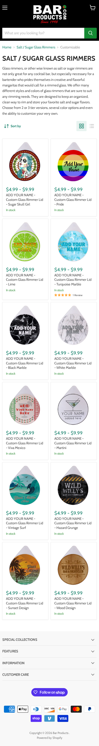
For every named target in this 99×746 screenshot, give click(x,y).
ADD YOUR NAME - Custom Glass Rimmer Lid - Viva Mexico (24, 443)
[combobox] (43, 33)
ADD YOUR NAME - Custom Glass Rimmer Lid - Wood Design (72, 603)
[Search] (90, 33)
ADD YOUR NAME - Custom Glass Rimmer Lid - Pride (72, 199)
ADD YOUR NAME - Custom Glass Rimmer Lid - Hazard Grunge (72, 523)
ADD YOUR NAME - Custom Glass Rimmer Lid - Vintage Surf (24, 523)
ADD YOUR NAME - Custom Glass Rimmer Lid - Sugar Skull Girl (24, 199)
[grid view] (81, 126)
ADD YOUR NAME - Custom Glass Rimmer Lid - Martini (72, 443)
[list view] (92, 126)
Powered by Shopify (49, 738)
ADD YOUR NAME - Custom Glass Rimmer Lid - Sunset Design (24, 603)
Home (7, 47)
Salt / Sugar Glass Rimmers (36, 47)
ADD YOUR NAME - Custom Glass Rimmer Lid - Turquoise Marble (72, 279)
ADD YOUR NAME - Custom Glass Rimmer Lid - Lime (24, 279)
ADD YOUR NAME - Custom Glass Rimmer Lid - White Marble (72, 363)
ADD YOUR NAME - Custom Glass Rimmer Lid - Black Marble (24, 363)
